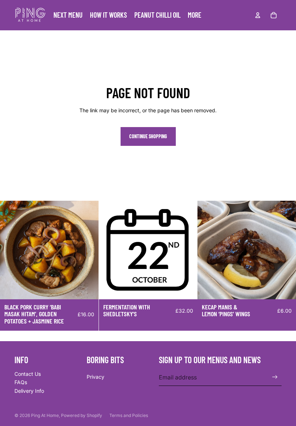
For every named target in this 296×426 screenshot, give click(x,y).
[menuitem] (194, 15)
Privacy (95, 377)
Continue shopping (148, 136)
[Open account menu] (258, 15)
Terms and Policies (128, 415)
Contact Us (27, 374)
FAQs (20, 382)
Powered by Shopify (81, 415)
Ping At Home (45, 415)
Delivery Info (29, 391)
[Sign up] (275, 377)
